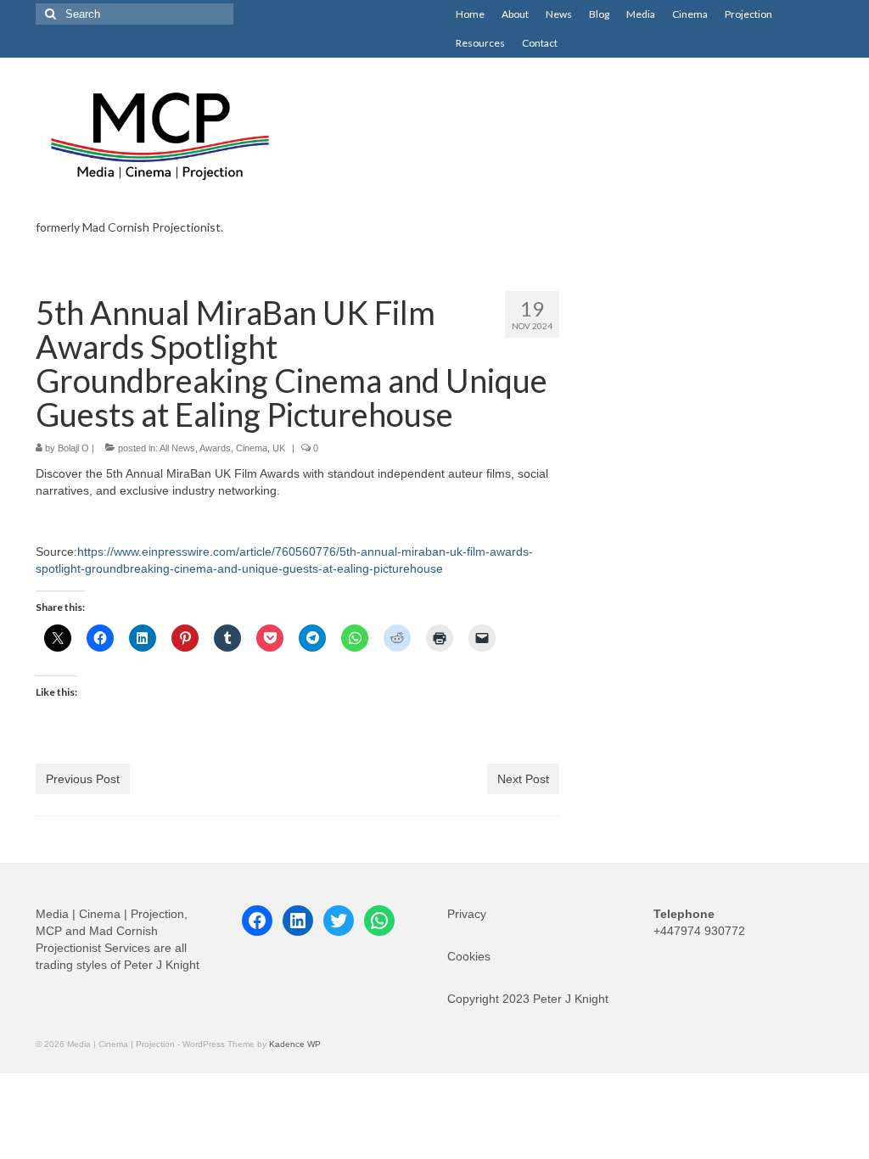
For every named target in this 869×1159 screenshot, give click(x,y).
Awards (215, 448)
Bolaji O (73, 448)
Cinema (251, 448)
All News (177, 448)
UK (278, 448)
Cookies (469, 956)
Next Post (523, 779)
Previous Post (83, 779)
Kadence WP (295, 1044)
